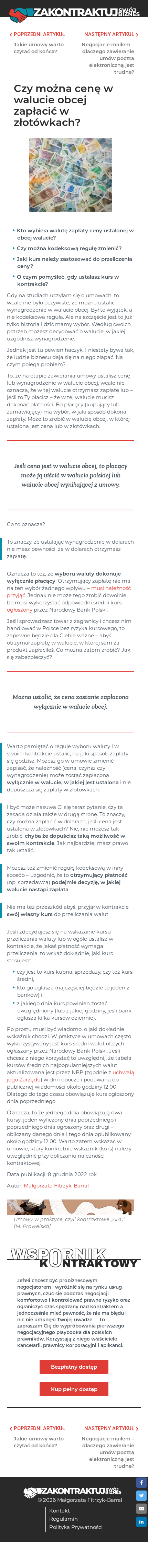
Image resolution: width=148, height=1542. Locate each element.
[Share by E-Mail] (141, 1509)
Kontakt (59, 1510)
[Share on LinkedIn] (141, 1522)
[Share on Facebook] (141, 1482)
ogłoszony (19, 609)
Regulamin (63, 1519)
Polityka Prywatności (76, 1527)
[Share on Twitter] (141, 1496)
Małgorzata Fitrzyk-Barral (56, 1185)
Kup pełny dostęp (74, 1389)
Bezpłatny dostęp (74, 1367)
